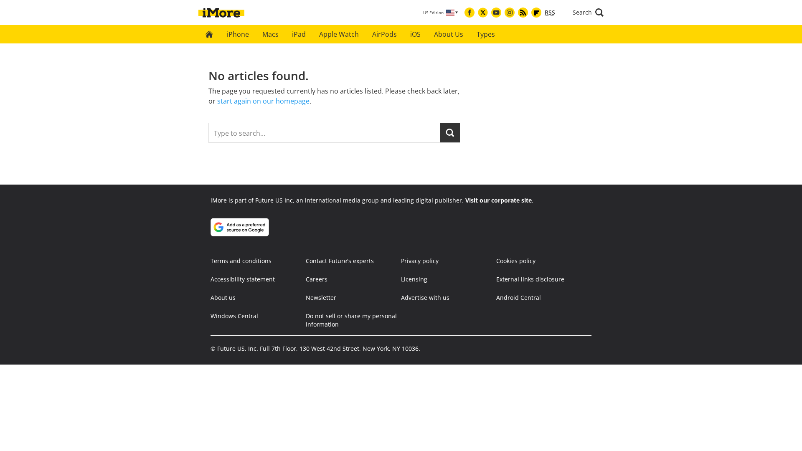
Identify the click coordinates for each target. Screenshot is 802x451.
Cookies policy (516, 261)
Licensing (414, 279)
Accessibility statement (243, 279)
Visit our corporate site (498, 200)
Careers (316, 279)
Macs (270, 34)
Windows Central (234, 316)
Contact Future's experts (340, 261)
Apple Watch (339, 34)
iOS (415, 34)
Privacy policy (420, 261)
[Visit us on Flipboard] (536, 13)
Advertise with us (425, 298)
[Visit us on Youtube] (496, 13)
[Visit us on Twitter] (483, 13)
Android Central (518, 298)
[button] (588, 12)
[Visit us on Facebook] (469, 13)
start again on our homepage (263, 101)
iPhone (238, 34)
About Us (448, 34)
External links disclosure (530, 279)
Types (486, 34)
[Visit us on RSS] (523, 13)
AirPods (384, 34)
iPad (299, 34)
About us (223, 298)
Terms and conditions (241, 261)
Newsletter (321, 298)
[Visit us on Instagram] (510, 13)
